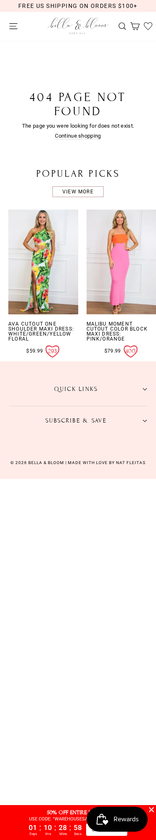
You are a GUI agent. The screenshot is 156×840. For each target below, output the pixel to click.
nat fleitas (130, 462)
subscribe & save (76, 420)
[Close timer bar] (151, 809)
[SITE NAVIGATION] (11, 26)
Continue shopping (78, 136)
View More (78, 192)
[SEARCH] (120, 26)
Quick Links (76, 389)
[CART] (133, 26)
